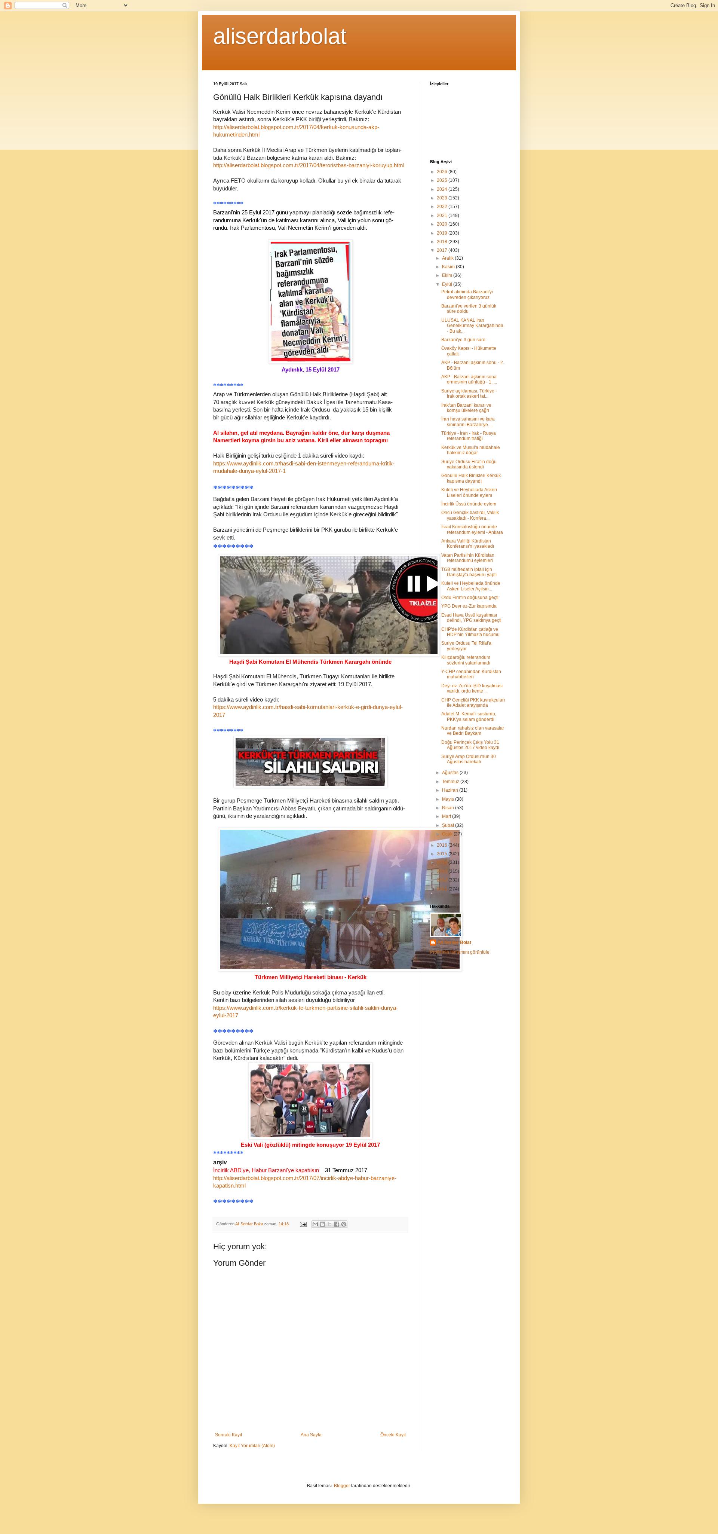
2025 (442, 180)
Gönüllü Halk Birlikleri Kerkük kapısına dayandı (471, 478)
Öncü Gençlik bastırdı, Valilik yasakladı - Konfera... (470, 515)
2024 (442, 189)
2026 (442, 171)
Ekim (447, 275)
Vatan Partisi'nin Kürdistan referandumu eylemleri (467, 558)
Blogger (342, 1485)
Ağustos (451, 772)
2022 (442, 206)
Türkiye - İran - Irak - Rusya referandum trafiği (468, 436)
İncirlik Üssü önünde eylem (468, 504)
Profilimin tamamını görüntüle (460, 952)
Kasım (449, 266)
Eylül (447, 284)
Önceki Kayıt (393, 1434)
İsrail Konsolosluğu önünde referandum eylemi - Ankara (472, 529)
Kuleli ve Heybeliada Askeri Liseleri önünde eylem (469, 492)
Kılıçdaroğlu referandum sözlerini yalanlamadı (465, 660)
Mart (447, 816)
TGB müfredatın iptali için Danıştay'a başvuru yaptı (469, 572)
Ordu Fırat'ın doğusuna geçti (469, 597)
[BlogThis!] (322, 1224)
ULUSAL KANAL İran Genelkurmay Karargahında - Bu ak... (472, 326)
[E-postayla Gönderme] (303, 1224)
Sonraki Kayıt (228, 1434)
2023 (442, 198)
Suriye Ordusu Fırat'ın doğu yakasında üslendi (469, 464)
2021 (442, 215)
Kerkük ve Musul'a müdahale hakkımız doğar (470, 450)
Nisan (448, 807)
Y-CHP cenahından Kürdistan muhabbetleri (471, 674)
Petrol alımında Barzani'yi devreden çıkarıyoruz (467, 294)
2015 (442, 853)
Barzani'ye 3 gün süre (463, 339)
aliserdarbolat (280, 36)
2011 (442, 889)
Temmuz (451, 781)
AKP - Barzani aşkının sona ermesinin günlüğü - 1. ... (469, 379)
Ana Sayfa (311, 1434)
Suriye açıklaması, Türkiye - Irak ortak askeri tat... (469, 393)
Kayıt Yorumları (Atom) (252, 1445)
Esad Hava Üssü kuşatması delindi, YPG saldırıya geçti (471, 617)
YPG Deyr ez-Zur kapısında (469, 606)
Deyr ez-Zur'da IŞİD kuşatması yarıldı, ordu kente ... (472, 688)
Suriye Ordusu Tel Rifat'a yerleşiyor (466, 646)
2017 (442, 250)
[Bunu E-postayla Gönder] (315, 1224)
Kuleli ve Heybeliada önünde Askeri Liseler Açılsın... (470, 586)
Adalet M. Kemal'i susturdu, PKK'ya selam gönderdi (468, 716)
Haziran (450, 790)
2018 (442, 241)
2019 (442, 233)
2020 (442, 224)
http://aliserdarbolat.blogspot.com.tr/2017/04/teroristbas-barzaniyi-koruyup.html (308, 165)
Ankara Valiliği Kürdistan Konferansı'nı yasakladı (467, 543)
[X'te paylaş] (329, 1224)
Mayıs (448, 799)
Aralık (448, 258)
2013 (442, 871)
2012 (442, 880)
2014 (442, 862)
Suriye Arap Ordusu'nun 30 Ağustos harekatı (468, 759)
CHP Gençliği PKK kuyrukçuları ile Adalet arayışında (473, 702)
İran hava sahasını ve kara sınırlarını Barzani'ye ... (468, 421)
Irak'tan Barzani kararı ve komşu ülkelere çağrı (466, 408)
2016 (442, 845)
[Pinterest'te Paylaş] (343, 1224)
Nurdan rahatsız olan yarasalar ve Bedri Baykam (472, 730)
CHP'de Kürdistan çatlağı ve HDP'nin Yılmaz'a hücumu (470, 632)
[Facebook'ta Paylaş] (336, 1224)
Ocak (448, 834)
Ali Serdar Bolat (454, 942)
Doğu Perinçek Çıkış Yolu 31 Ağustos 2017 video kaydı (470, 745)
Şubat (448, 825)
